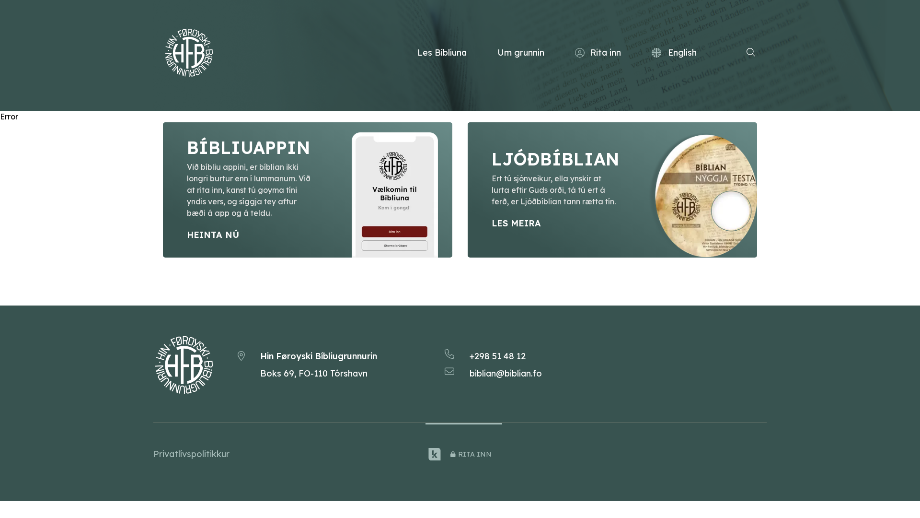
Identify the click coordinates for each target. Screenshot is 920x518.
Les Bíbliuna (442, 52)
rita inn (475, 454)
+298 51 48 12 (498, 356)
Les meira (516, 223)
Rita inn (605, 52)
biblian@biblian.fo (506, 373)
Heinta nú (213, 234)
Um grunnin (520, 52)
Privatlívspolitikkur (191, 453)
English (682, 52)
